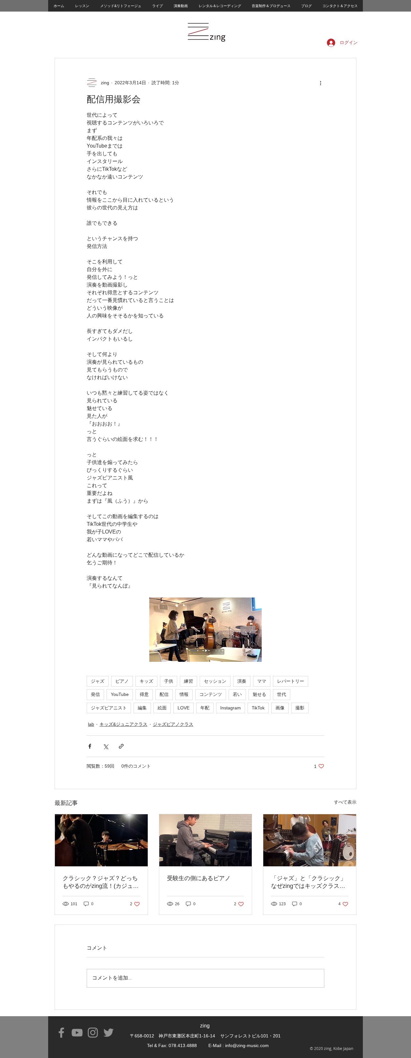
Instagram (230, 707)
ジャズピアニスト (109, 707)
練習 (188, 681)
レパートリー (290, 681)
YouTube (120, 694)
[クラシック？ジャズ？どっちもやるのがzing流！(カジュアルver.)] (101, 840)
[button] (81, 6)
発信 (95, 694)
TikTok (258, 707)
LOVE (183, 707)
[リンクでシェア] (121, 746)
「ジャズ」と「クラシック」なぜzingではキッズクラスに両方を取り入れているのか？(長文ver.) (308, 882)
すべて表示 (345, 802)
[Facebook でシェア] (90, 746)
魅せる (259, 694)
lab (91, 724)
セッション (215, 681)
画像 (279, 707)
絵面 (162, 707)
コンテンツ (210, 694)
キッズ (146, 681)
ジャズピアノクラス (173, 724)
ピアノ (122, 681)
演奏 (241, 681)
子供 (168, 681)
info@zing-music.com (247, 1045)
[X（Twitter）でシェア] (105, 746)
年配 (204, 707)
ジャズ (97, 681)
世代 (281, 694)
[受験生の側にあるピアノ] (205, 840)
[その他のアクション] (320, 83)
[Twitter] (108, 1032)
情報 (183, 694)
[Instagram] (93, 1032)
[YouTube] (77, 1032)
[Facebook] (61, 1032)
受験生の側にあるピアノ (199, 878)
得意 (144, 694)
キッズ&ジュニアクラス (123, 724)
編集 (142, 707)
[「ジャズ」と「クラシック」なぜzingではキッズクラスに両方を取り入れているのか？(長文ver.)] (309, 840)
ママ (261, 681)
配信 (164, 694)
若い (237, 694)
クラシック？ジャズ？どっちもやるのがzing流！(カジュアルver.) (101, 882)
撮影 (299, 707)
